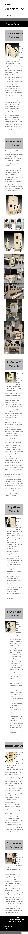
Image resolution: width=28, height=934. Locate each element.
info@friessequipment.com (11, 928)
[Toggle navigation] (25, 19)
